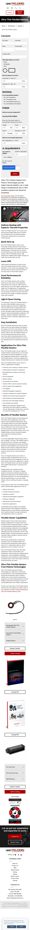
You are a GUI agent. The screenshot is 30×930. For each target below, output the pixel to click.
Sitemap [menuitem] (15, 880)
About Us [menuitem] (15, 863)
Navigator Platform (22, 906)
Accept (11, 926)
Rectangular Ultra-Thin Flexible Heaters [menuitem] (12, 626)
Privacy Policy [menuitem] (15, 878)
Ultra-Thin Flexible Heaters (8, 195)
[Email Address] (12, 8)
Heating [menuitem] (15, 874)
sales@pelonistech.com (16, 898)
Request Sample (15, 648)
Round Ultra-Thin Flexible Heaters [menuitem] (13, 633)
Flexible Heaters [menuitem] (10, 640)
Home (3, 26)
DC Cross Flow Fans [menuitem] (12, 773)
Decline (21, 926)
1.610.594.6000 (18, 896)
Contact (9, 12)
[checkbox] (14, 64)
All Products (11, 26)
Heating (20, 26)
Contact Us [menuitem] (15, 865)
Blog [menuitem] (15, 867)
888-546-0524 (17, 893)
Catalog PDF (15, 692)
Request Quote (19, 12)
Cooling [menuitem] (15, 872)
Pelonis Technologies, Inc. (14, 903)
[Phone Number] (16, 8)
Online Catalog (15, 653)
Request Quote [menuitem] (15, 870)
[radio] (14, 62)
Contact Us (15, 836)
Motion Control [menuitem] (15, 876)
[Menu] (8, 8)
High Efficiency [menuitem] (10, 779)
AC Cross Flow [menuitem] (10, 767)
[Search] (20, 8)
